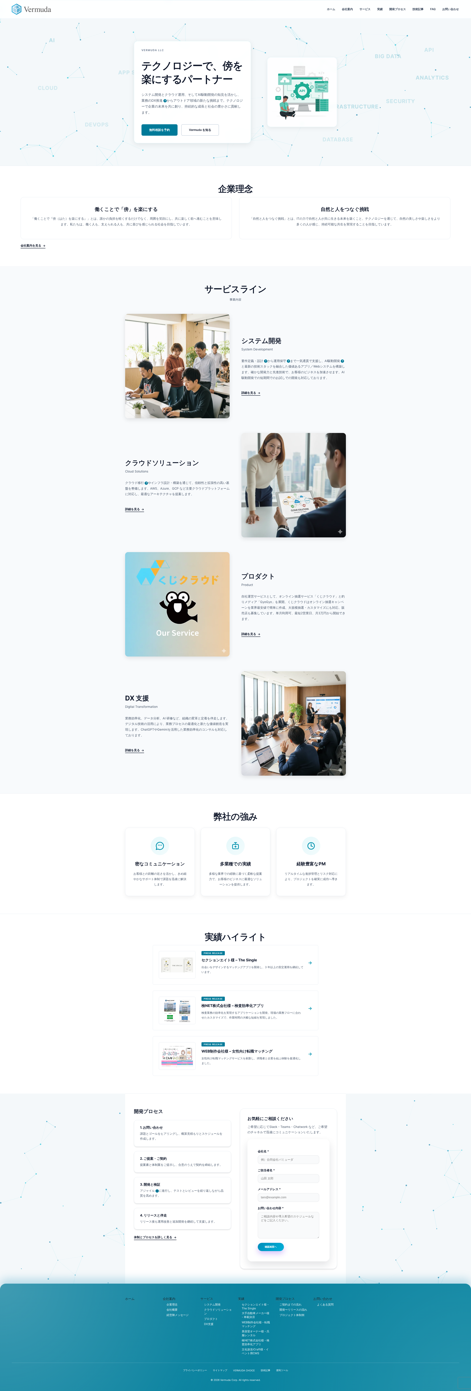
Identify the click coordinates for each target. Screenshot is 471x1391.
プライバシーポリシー (195, 1370)
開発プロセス (397, 9)
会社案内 (347, 9)
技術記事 (418, 9)
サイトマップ (220, 1370)
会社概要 (172, 1309)
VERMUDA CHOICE (244, 1370)
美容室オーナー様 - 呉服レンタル (255, 1333)
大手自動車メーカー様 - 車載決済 (255, 1315)
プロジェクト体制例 (291, 1315)
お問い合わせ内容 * (271, 1208)
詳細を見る (248, 393)
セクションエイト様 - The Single (255, 1306)
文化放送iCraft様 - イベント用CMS (255, 1351)
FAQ (433, 9)
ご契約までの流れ (290, 1304)
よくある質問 (325, 1304)
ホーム (331, 9)
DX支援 (208, 1324)
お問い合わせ (450, 9)
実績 (380, 9)
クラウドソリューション (218, 1311)
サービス (365, 9)
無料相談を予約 (159, 130)
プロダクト (211, 1319)
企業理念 (172, 1304)
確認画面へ (271, 1246)
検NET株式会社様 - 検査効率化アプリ (255, 1342)
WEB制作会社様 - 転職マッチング (256, 1324)
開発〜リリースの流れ (293, 1309)
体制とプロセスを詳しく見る (153, 1237)
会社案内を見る (31, 245)
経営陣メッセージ (178, 1315)
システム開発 (212, 1304)
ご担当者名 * (266, 1170)
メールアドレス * (269, 1189)
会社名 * (263, 1151)
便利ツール (282, 1370)
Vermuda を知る (200, 130)
